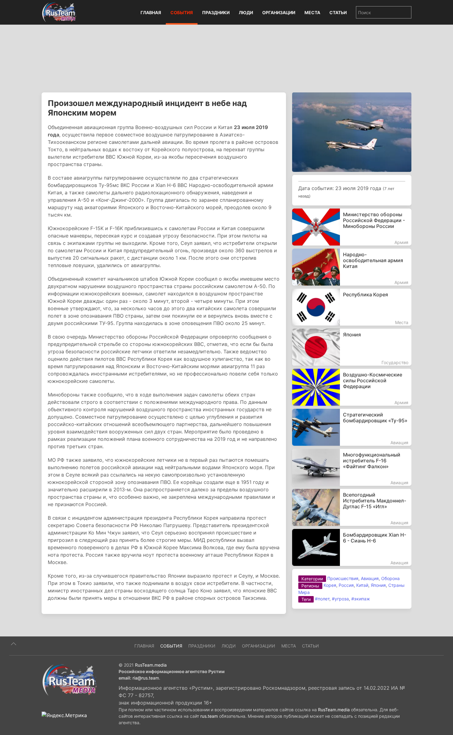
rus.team (209, 716)
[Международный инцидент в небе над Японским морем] (351, 131)
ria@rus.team (146, 677)
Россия (346, 585)
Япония (378, 585)
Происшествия (342, 578)
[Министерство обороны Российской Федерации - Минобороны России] (351, 227)
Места (312, 12)
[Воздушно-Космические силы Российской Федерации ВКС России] (351, 387)
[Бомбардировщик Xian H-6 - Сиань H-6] (351, 547)
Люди (246, 12)
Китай (362, 585)
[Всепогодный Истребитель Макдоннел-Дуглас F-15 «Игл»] (351, 507)
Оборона (390, 578)
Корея (330, 585)
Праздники (216, 12)
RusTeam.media (151, 665)
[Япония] (351, 347)
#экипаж (360, 598)
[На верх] (13, 644)
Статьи (338, 12)
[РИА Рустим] (69, 679)
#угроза (340, 598)
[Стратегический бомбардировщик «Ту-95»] (351, 427)
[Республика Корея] (351, 307)
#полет (322, 598)
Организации (278, 12)
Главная (151, 12)
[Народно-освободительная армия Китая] (351, 267)
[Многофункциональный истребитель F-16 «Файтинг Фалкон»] (351, 467)
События (181, 12)
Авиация (370, 578)
